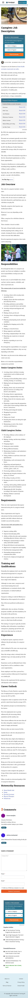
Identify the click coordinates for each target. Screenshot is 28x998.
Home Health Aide (9, 790)
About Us (7, 978)
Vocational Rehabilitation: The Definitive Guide (13, 961)
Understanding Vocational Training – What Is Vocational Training (14, 940)
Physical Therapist (9, 796)
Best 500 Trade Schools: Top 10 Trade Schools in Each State (13, 952)
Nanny (5, 792)
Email (3, 881)
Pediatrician (7, 798)
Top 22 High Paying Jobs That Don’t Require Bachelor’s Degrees (14, 936)
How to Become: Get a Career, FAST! (13, 966)
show (11, 179)
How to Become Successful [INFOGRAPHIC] (12, 957)
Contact (21, 978)
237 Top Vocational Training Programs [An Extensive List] (12, 931)
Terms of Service (7, 985)
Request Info (22, 107)
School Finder (21, 985)
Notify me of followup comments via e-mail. (13, 888)
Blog (7, 982)
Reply (3, 827)
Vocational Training (18, 993)
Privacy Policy (21, 982)
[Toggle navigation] (3, 2)
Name (3, 874)
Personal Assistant (9, 794)
